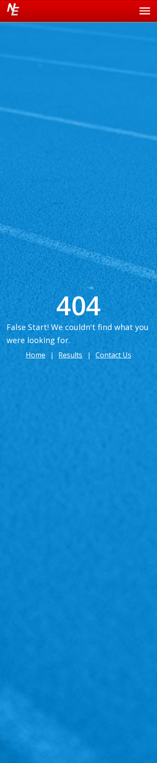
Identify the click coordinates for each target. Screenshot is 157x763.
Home (35, 355)
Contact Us (113, 355)
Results (70, 355)
